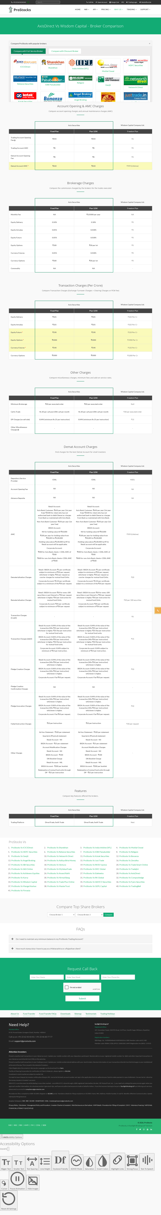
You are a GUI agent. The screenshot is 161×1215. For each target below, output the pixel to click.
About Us (15, 1013)
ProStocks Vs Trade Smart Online (133, 864)
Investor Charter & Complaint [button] (61, 1105)
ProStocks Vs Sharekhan (57, 847)
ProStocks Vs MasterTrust (58, 886)
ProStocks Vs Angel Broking (23, 860)
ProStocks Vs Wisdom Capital (24, 882)
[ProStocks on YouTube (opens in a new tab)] (147, 1129)
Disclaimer (22, 1105)
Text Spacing (32, 1165)
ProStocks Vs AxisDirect (129, 873)
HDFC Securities (136, 65)
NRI (86, 9)
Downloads (65, 1013)
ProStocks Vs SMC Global (94, 869)
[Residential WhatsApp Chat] (28, 2)
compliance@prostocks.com (35, 1089)
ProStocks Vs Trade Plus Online (60, 882)
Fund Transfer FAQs (47, 1013)
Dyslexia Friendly (60, 1161)
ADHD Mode (76, 1169)
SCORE (50, 1094)
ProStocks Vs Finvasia (20, 890)
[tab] (80, 43)
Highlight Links (117, 1169)
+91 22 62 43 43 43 (19, 2)
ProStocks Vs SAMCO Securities (97, 882)
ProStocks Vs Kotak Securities (96, 856)
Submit (82, 998)
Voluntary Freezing (137, 1105)
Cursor (4, 1188)
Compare (108, 915)
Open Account (102, 2)
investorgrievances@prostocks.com (61, 1101)
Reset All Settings (8, 1208)
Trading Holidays (107, 1013)
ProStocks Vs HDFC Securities (24, 852)
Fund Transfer (29, 1013)
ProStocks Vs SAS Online (22, 869)
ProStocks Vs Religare (128, 852)
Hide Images (33, 1188)
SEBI (44, 1125)
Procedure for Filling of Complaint (113, 1105)
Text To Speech (147, 1169)
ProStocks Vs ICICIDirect (22, 847)
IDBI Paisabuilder (53, 84)
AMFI (26, 1125)
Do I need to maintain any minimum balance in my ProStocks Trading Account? (49, 939)
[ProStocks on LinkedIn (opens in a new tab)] (151, 1129)
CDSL (46, 1101)
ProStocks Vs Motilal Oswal (131, 847)
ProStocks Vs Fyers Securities (132, 882)
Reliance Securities (25, 84)
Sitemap (78, 1013)
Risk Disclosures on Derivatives (82, 1105)
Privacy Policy (13, 1105)
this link (67, 1071)
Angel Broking (80, 100)
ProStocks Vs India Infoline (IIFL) (97, 847)
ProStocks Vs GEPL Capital (95, 886)
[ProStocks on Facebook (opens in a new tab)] (136, 1129)
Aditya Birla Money (108, 104)
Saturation (89, 1169)
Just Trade (135, 102)
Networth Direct (136, 87)
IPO (122, 2)
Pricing (105, 9)
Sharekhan (52, 67)
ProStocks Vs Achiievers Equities (25, 873)
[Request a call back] (158, 610)
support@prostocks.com (25, 1041)
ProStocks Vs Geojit (19, 856)
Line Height (45, 1169)
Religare (80, 82)
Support (144, 9)
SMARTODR (39, 1101)
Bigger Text (6, 1163)
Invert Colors (102, 1169)
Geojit (108, 85)
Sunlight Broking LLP (102, 1024)
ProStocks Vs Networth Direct (60, 856)
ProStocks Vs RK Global (93, 877)
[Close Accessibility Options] (8, 1149)
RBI (20, 1125)
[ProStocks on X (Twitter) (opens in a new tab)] (140, 1129)
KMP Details (97, 1105)
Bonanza (53, 104)
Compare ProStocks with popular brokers (29, 43)
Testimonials (91, 1013)
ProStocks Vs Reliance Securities (61, 852)
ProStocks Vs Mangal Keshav (23, 886)
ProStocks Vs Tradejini (129, 869)
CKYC (128, 1105)
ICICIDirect (25, 66)
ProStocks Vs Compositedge (131, 877)
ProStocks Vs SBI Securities (23, 864)
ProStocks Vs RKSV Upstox (95, 864)
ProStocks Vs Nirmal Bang (58, 877)
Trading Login (132, 2)
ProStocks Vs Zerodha (128, 860)
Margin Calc (115, 2)
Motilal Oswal (108, 71)
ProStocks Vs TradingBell (130, 886)
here (61, 1068)
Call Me (90, 2)
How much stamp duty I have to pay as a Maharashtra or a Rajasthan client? (48, 948)
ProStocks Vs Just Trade (93, 860)
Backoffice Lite (146, 2)
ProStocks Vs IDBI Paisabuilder (96, 852)
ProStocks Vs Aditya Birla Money (61, 860)
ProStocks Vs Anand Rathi (58, 873)
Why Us (117, 9)
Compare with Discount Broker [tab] (64, 51)
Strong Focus (132, 1169)
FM (32, 1125)
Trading (131, 9)
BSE (27, 1101)
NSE (23, 1101)
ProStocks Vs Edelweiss (93, 873)
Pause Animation (17, 1188)
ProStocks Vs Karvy (19, 877)
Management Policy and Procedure (38, 1105)
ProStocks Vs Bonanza (129, 856)
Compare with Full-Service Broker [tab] (28, 51)
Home (78, 9)
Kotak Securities (25, 101)
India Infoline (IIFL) (80, 68)
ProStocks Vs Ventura (56, 864)
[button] (14, 140)
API (94, 9)
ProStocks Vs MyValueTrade (59, 869)
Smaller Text (19, 1164)
